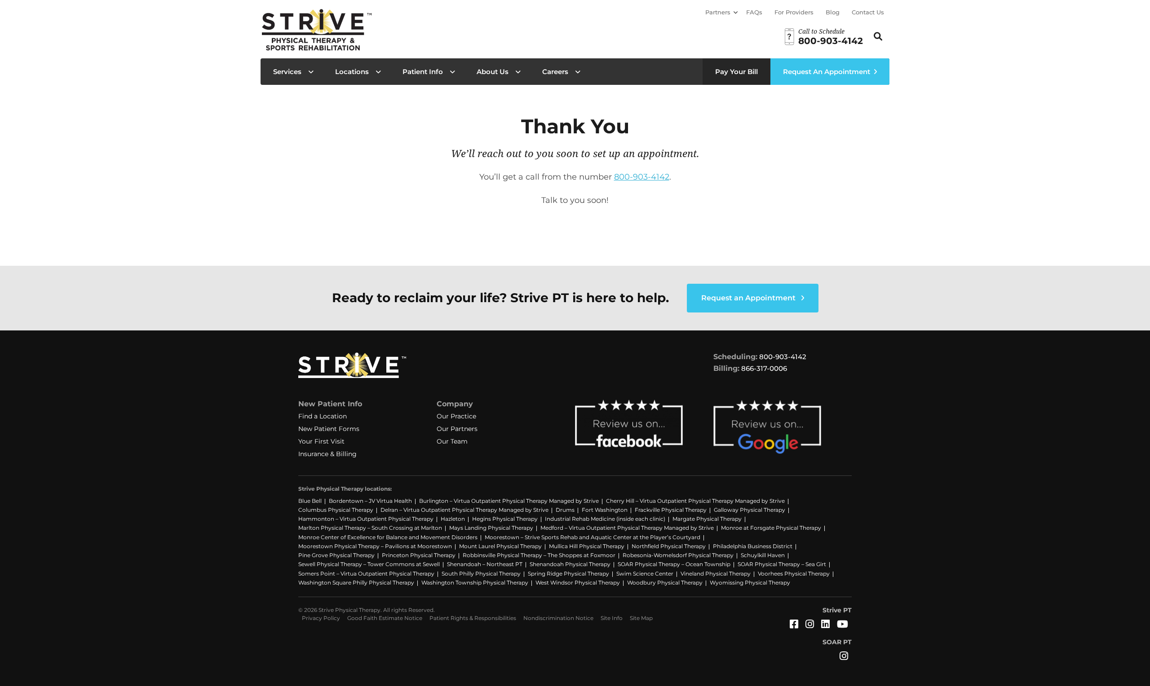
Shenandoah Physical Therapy (570, 564)
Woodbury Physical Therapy (665, 582)
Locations (352, 71)
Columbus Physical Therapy (335, 509)
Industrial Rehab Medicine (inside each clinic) (605, 518)
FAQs (754, 12)
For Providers (794, 12)
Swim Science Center (644, 573)
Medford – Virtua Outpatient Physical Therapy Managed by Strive (627, 527)
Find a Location (322, 416)
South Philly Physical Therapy (481, 573)
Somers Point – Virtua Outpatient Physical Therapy (366, 573)
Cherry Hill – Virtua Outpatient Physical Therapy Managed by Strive (695, 500)
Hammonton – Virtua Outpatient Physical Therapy (365, 518)
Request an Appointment (749, 298)
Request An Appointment (826, 71)
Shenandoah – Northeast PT (484, 564)
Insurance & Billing (327, 454)
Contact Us (868, 12)
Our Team (452, 441)
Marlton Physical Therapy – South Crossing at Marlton (370, 527)
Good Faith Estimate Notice (384, 618)
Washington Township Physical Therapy (474, 582)
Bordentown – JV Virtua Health (370, 500)
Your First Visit (321, 441)
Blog (833, 12)
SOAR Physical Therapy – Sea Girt (782, 564)
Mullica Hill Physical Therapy (586, 546)
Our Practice (456, 416)
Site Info (612, 618)
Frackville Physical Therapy (671, 509)
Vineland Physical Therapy (716, 573)
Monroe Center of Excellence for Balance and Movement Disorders (388, 537)
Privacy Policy (321, 618)
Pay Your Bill (736, 71)
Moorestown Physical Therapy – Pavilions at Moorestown (375, 546)
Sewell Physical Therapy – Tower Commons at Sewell (369, 564)
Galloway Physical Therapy (749, 509)
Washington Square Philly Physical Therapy (356, 582)
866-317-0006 (764, 368)
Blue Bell (310, 500)
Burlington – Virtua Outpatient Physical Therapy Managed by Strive (509, 500)
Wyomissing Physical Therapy (750, 582)
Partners (717, 12)
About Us (493, 71)
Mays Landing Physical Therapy (491, 527)
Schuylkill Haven (763, 555)
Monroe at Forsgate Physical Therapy (771, 527)
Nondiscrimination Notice (558, 618)
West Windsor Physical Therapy (577, 582)
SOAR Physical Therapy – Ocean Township (674, 564)
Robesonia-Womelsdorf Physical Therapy (678, 555)
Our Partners (457, 429)
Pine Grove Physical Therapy (336, 555)
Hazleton (453, 518)
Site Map (641, 618)
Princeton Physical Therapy (419, 555)
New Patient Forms (328, 429)
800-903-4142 (641, 177)
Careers (555, 71)
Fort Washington (605, 509)
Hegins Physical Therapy (505, 518)
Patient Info (422, 71)
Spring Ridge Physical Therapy (568, 573)
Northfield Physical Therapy (669, 546)
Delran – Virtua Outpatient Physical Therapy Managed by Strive (464, 509)
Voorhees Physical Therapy (794, 573)
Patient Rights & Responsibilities (472, 618)
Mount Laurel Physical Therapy (500, 546)
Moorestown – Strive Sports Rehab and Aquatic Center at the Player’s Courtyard (592, 537)
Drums (565, 509)
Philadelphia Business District (752, 546)
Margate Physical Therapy (707, 518)
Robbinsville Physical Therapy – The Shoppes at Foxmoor (539, 555)
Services (287, 71)
